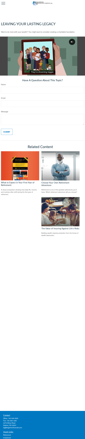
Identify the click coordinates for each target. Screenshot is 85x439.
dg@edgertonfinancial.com (12, 427)
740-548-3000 (13, 418)
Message (4, 111)
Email (3, 98)
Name (3, 84)
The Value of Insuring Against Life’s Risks (60, 229)
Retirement (7, 435)
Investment (7, 438)
